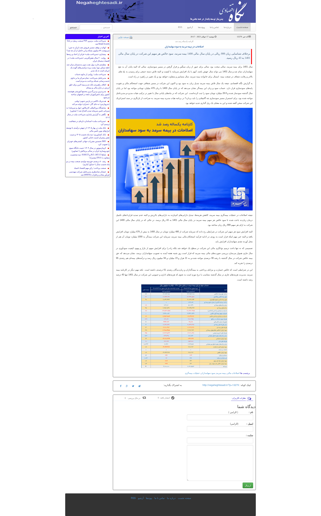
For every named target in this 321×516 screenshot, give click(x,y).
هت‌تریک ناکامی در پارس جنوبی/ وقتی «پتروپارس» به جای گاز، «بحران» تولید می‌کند (91, 102)
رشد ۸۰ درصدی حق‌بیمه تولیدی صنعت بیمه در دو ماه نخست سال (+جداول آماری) (88, 163)
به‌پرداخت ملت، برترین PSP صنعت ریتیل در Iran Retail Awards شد (88, 42)
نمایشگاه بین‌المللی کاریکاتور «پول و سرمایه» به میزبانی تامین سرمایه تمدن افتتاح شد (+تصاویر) (88, 109)
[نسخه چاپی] (131, 37)
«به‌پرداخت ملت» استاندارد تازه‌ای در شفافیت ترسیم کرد (89, 122)
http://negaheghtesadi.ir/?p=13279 (220, 385)
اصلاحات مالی (233, 373)
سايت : (246, 435)
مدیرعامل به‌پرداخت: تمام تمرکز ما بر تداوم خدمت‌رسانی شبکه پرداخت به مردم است (90, 79)
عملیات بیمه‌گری (192, 373)
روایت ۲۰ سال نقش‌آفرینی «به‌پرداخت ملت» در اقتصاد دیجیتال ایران (88, 59)
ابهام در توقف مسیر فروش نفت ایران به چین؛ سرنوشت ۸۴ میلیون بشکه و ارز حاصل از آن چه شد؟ (88, 49)
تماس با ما (214, 27)
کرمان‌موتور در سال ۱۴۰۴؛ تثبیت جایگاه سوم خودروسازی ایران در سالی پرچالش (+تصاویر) (89, 149)
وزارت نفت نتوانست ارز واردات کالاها (48, 19)
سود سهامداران (208, 373)
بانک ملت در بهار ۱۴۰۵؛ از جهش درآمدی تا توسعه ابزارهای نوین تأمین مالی (88, 129)
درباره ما (227, 27)
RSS (180, 27)
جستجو (73, 27)
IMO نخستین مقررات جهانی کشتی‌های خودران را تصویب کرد (88, 142)
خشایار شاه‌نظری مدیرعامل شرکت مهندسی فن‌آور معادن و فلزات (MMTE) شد (89, 173)
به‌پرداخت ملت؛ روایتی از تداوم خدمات (90, 74)
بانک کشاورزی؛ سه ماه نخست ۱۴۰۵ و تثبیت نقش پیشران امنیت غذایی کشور (90, 136)
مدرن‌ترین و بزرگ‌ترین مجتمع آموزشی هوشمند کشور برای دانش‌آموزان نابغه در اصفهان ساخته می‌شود (89, 94)
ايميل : (245, 423)
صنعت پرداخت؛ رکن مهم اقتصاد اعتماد (90, 168)
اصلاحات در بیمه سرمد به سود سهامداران (184, 47)
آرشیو (190, 27)
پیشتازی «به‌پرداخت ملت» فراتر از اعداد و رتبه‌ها (86, 54)
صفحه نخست (242, 27)
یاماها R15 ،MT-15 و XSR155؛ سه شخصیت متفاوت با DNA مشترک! (90, 156)
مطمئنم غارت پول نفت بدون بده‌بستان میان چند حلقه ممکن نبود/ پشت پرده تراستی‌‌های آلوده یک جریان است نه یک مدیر (88, 67)
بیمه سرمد (221, 373)
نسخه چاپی (123, 37)
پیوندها (201, 27)
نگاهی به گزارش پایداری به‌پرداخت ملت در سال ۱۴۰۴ (88, 116)
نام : (246, 412)
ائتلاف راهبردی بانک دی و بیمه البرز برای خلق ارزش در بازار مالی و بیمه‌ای (89, 86)
